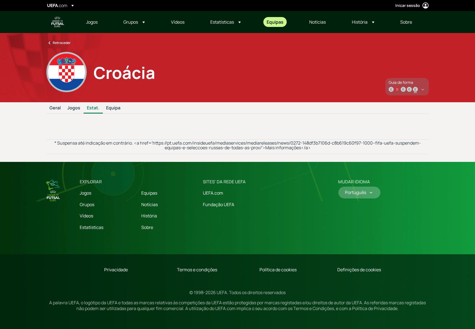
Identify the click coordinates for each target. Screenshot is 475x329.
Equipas (149, 193)
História (149, 216)
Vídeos (86, 216)
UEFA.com (213, 193)
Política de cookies (278, 270)
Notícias (149, 204)
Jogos (73, 108)
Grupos (87, 204)
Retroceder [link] (62, 42)
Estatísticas (91, 227)
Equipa (113, 108)
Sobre (147, 227)
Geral (55, 108)
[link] (91, 22)
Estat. (93, 108)
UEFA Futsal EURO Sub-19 (57, 22)
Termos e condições (197, 270)
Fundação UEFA (218, 204)
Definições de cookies (359, 270)
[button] (134, 22)
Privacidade (116, 270)
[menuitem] (97, 22)
